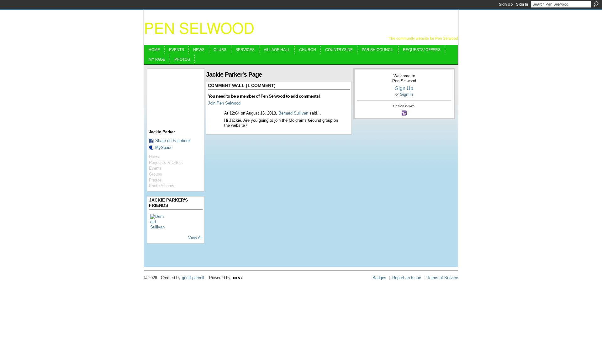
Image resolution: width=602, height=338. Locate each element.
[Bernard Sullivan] (157, 221)
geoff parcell (193, 277)
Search (596, 4)
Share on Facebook (173, 140)
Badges (379, 277)
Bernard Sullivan (293, 113)
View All (195, 237)
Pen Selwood (199, 27)
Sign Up (506, 4)
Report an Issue (406, 277)
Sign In (522, 4)
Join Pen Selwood (224, 103)
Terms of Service (442, 277)
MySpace (163, 147)
